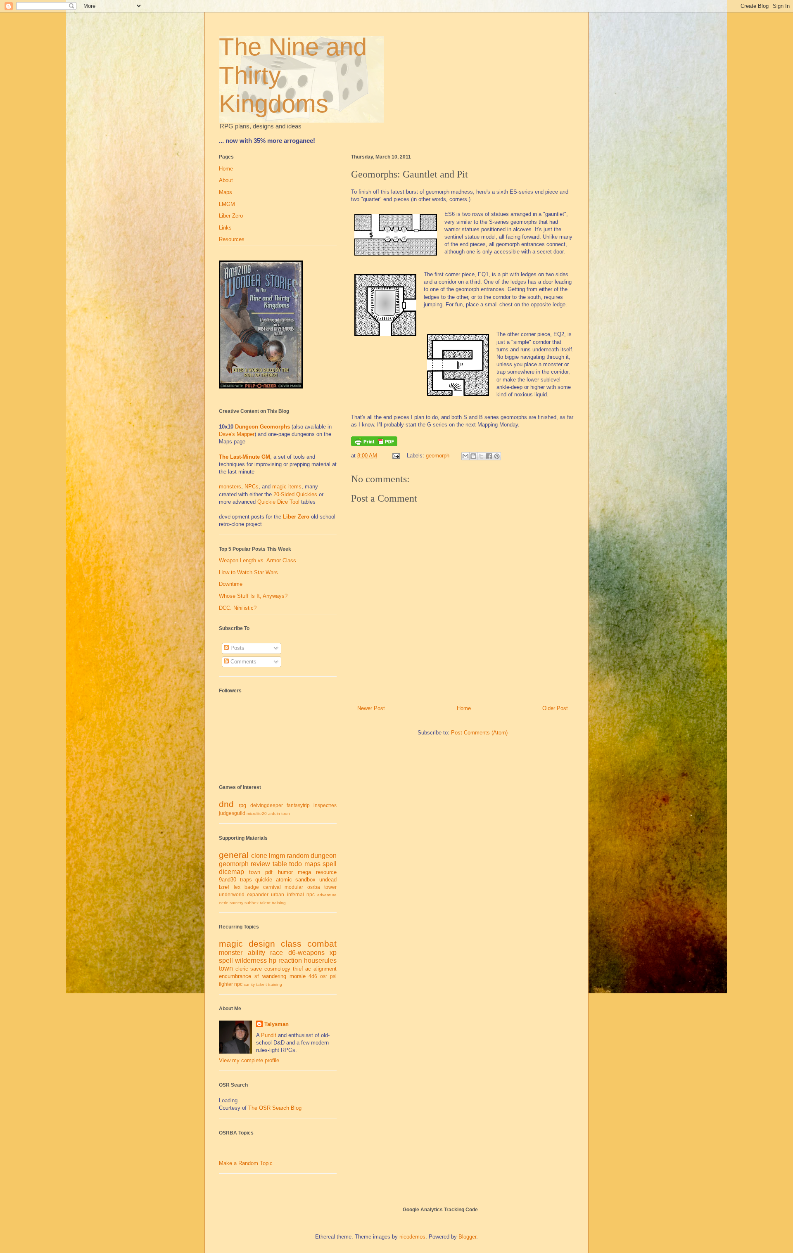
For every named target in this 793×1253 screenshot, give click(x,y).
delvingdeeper (266, 805)
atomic (284, 879)
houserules (320, 960)
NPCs (252, 486)
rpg (242, 805)
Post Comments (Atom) (479, 733)
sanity (249, 984)
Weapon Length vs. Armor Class (257, 560)
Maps (225, 192)
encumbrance (235, 976)
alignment (325, 969)
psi (333, 976)
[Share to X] (481, 456)
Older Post (555, 708)
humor (285, 872)
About (226, 180)
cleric (241, 969)
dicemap (231, 871)
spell (330, 863)
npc (310, 894)
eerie (223, 902)
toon (285, 813)
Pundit (268, 1035)
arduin (274, 813)
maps (312, 863)
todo (295, 863)
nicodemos (412, 1237)
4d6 (313, 976)
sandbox (305, 879)
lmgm (277, 855)
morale (298, 976)
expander (257, 894)
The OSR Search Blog (275, 1108)
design (262, 943)
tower (330, 887)
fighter (226, 984)
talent (265, 902)
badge (252, 887)
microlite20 (257, 813)
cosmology (277, 969)
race (276, 952)
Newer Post (371, 708)
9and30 (227, 879)
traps (246, 879)
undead (328, 879)
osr (323, 976)
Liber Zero (231, 216)
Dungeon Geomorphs (262, 427)
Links (225, 228)
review (260, 863)
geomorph (437, 455)
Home (464, 708)
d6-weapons (306, 952)
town (254, 872)
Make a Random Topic (246, 1163)
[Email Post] (395, 455)
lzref (224, 887)
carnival (272, 887)
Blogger (467, 1237)
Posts (237, 648)
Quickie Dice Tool (278, 502)
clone (259, 855)
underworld (232, 894)
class (291, 943)
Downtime (230, 584)
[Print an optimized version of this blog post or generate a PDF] (374, 444)
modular (294, 887)
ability (256, 952)
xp (333, 952)
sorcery (236, 902)
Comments (242, 661)
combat (322, 943)
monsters (230, 486)
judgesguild (232, 813)
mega (304, 872)
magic (231, 943)
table (280, 863)
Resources (232, 239)
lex (237, 887)
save (256, 969)
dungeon (324, 855)
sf (256, 976)
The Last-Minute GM (244, 457)
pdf (269, 872)
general (234, 855)
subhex (252, 902)
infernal (295, 894)
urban (277, 894)
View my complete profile (249, 1060)
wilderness (251, 960)
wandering (274, 976)
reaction (290, 960)
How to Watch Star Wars (248, 572)
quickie (263, 879)
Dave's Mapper (236, 434)
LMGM (227, 204)
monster (230, 952)
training (279, 902)
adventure (327, 895)
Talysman (276, 1024)
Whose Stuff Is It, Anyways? (253, 596)
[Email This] (465, 456)
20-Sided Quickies (295, 494)
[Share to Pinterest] (497, 456)
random (298, 855)
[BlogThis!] (473, 456)
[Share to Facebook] (489, 456)
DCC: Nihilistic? (237, 608)
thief (298, 969)
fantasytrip (298, 805)
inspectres (325, 805)
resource (326, 872)
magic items (287, 486)
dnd (226, 804)
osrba (313, 887)
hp (272, 960)
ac (308, 969)
